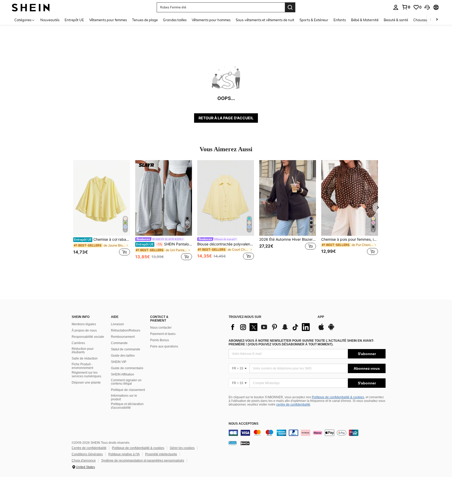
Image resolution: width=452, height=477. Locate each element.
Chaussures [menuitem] (422, 20)
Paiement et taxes (163, 334)
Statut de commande (125, 349)
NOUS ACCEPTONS (243, 423)
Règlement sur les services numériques (86, 374)
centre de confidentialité (293, 404)
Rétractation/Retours (125, 330)
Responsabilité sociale (88, 337)
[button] (427, 7)
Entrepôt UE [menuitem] (74, 20)
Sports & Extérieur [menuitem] (314, 20)
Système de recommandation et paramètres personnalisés (142, 460)
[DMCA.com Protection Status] (245, 443)
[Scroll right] (437, 20)
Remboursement (123, 337)
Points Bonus (159, 340)
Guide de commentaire (127, 368)
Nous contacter (161, 327)
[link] (406, 7)
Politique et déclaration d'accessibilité (127, 405)
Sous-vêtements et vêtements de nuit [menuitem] (265, 20)
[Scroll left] (430, 20)
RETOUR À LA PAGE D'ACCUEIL (226, 118)
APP (321, 317)
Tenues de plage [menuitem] (145, 20)
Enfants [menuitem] (340, 20)
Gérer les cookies (182, 448)
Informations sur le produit (124, 397)
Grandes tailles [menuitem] (175, 20)
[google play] (331, 329)
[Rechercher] (290, 7)
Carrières (78, 343)
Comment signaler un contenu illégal (126, 382)
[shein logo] (31, 7)
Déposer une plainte (86, 382)
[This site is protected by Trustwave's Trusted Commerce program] (232, 443)
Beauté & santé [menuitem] (396, 20)
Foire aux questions (164, 346)
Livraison (117, 324)
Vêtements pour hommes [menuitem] (211, 20)
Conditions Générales (87, 454)
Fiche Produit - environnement (82, 366)
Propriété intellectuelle (161, 454)
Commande (119, 343)
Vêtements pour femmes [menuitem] (108, 20)
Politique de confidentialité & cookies (338, 397)
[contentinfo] (307, 433)
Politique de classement (128, 390)
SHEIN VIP (118, 362)
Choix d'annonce (84, 460)
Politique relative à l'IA (124, 454)
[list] (270, 327)
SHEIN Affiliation (122, 374)
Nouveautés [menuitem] (49, 20)
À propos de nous (84, 330)
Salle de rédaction (85, 358)
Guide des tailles (123, 355)
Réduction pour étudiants (83, 350)
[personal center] (396, 7)
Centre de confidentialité (89, 448)
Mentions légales (84, 324)
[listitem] (101, 210)
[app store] (321, 329)
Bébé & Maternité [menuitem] (364, 20)
